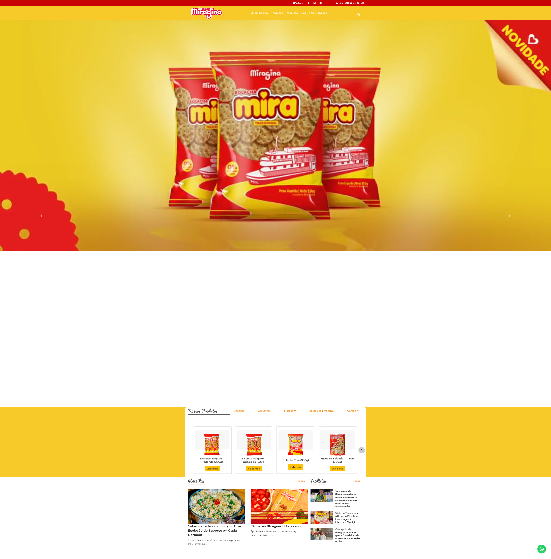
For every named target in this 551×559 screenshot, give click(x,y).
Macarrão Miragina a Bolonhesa (276, 526)
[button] (41, 215)
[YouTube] (321, 3)
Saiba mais (212, 468)
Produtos (277, 12)
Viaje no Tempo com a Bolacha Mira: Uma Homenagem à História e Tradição (346, 517)
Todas (301, 480)
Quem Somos (259, 12)
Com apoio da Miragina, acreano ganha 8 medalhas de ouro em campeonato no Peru (347, 535)
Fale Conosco (318, 12)
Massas (289, 410)
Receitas (292, 12)
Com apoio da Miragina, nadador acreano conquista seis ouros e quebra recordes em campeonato (346, 498)
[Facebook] (308, 3)
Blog (303, 12)
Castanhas (264, 410)
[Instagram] (315, 3)
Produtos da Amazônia (320, 410)
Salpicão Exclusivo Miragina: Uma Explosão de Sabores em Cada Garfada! (214, 530)
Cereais (352, 410)
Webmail (299, 3)
